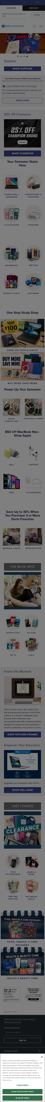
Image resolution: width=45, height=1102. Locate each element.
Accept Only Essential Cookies (22, 1092)
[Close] (42, 1057)
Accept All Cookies (22, 1098)
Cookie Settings (22, 1085)
